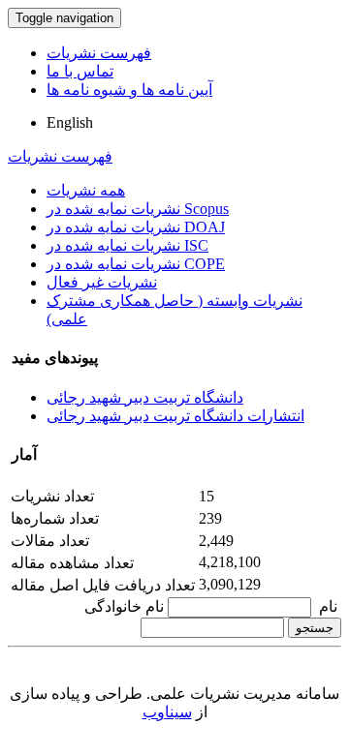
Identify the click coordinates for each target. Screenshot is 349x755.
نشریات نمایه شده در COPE (136, 264)
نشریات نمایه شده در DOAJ (136, 227)
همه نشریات (86, 190)
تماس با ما (80, 71)
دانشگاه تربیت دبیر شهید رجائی (145, 397)
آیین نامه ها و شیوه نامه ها (129, 89)
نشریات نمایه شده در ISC (127, 245)
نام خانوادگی (124, 606)
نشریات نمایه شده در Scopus (138, 208)
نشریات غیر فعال (102, 282)
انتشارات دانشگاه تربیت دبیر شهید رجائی (175, 416)
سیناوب (167, 712)
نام (328, 606)
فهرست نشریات (99, 53)
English (70, 122)
